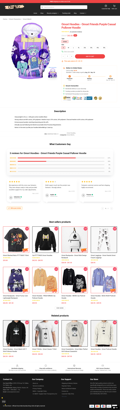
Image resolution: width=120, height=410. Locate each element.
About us (35, 383)
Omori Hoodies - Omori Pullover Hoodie (104, 349)
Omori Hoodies (71, 133)
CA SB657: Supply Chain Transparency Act (45, 394)
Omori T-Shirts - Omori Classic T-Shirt (44, 349)
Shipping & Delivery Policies (69, 383)
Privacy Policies (37, 388)
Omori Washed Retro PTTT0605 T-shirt (16, 255)
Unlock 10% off (3, 402)
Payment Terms (66, 386)
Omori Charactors (15, 19)
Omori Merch (27, 19)
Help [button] (117, 407)
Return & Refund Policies (69, 388)
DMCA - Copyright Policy (40, 391)
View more (60, 308)
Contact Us (65, 391)
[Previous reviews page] (102, 208)
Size (63, 44)
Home (5, 19)
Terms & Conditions (38, 386)
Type (63, 38)
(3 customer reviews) (76, 32)
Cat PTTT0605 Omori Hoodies (42, 255)
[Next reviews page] (111, 208)
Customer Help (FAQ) (68, 394)
